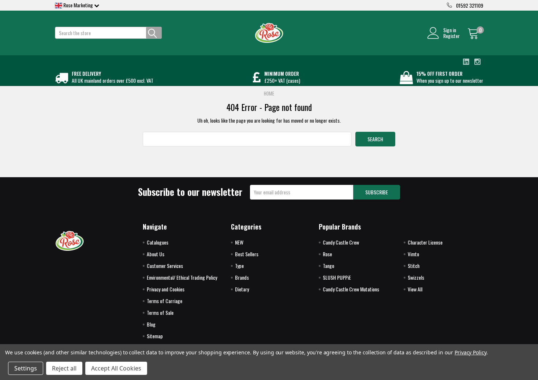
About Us (155, 254)
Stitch (413, 265)
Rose (327, 254)
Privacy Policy (470, 352)
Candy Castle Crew (341, 242)
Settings (25, 368)
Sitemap (155, 336)
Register (451, 36)
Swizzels (416, 277)
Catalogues (157, 242)
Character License (425, 242)
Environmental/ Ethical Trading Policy (182, 277)
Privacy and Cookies (165, 289)
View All (415, 289)
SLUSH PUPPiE (337, 277)
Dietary (242, 289)
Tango (328, 265)
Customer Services (165, 265)
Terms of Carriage (164, 301)
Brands (242, 277)
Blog (151, 324)
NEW (239, 242)
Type (239, 265)
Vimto (413, 254)
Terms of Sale (160, 312)
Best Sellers (246, 254)
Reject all (64, 368)
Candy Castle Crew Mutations (351, 289)
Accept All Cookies (116, 368)
